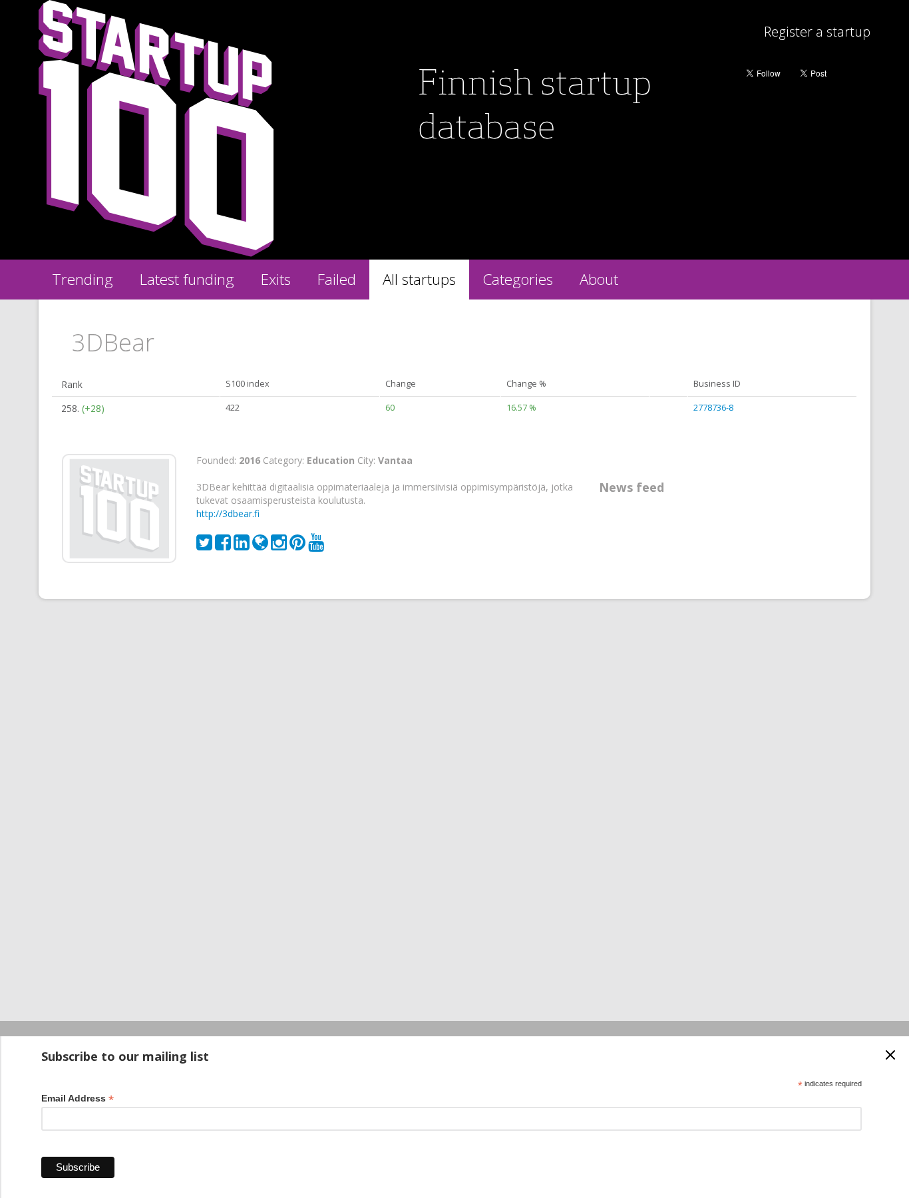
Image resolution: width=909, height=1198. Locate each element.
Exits (276, 279)
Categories (517, 279)
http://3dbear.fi (228, 513)
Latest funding (187, 279)
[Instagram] (280, 545)
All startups (419, 279)
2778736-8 (713, 407)
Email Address (77, 1098)
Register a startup (817, 32)
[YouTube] (316, 545)
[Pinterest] (298, 545)
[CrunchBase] (261, 545)
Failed (336, 279)
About (599, 279)
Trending (82, 279)
